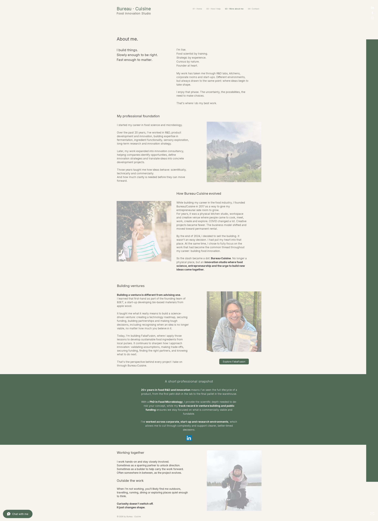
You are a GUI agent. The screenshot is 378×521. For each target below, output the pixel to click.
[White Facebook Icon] (372, 13)
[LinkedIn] (372, 8)
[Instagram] (372, 18)
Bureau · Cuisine (134, 8)
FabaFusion (148, 335)
